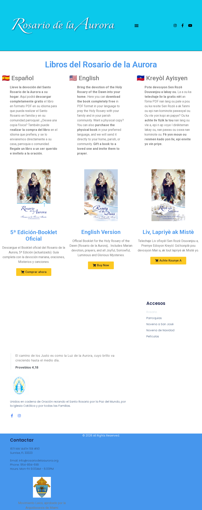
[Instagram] (175, 25)
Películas (152, 336)
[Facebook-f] (182, 25)
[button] (136, 25)
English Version (101, 232)
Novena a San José (160, 324)
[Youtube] (190, 25)
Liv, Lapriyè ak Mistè (168, 232)
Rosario (151, 312)
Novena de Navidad (160, 330)
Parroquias (154, 318)
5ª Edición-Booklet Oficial (33, 235)
